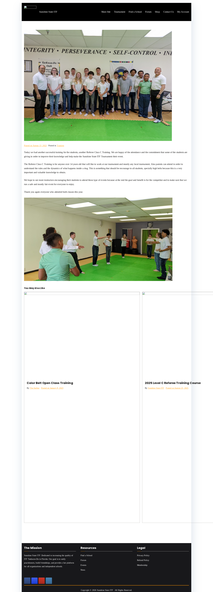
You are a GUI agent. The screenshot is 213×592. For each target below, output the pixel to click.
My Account (183, 12)
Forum (148, 12)
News (83, 570)
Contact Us (168, 12)
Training (60, 146)
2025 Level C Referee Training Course (173, 383)
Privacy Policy (143, 555)
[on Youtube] (41, 581)
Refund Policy (143, 560)
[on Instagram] (34, 581)
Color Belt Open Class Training (50, 383)
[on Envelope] (49, 581)
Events (83, 565)
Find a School (135, 12)
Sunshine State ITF (156, 388)
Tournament (119, 12)
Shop (157, 12)
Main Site (105, 12)
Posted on (35, 146)
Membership (142, 565)
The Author (34, 388)
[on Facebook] (27, 581)
